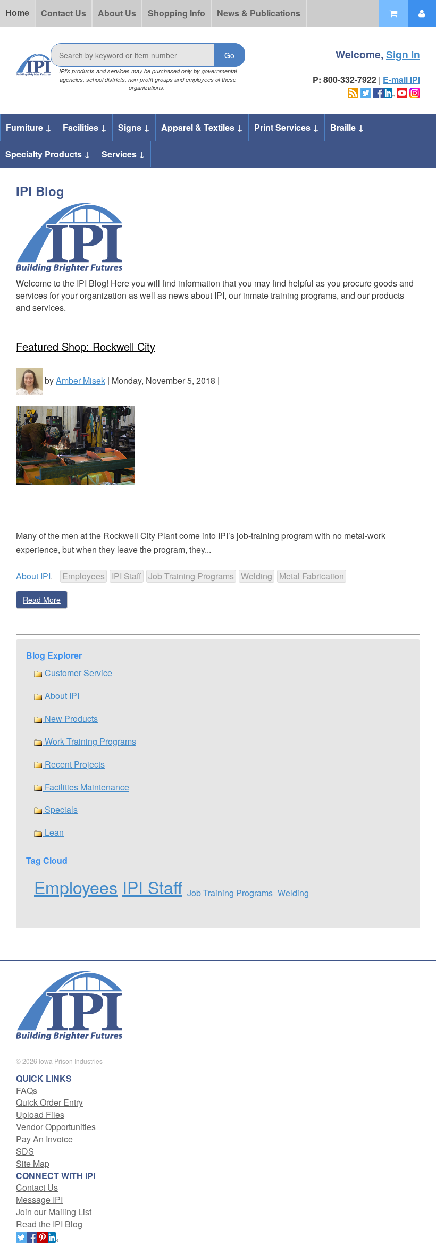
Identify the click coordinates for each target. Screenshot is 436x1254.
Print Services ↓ (286, 127)
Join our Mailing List (53, 1212)
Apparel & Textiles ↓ (202, 127)
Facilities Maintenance (86, 787)
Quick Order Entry (49, 1102)
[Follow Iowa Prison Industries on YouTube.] (402, 92)
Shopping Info (176, 13)
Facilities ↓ (85, 127)
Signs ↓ (134, 127)
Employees (83, 576)
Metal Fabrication (311, 576)
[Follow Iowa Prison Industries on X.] (365, 92)
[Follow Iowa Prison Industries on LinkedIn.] (389, 92)
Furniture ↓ (29, 127)
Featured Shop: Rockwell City (85, 346)
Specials (60, 809)
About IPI (33, 576)
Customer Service (77, 673)
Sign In (403, 54)
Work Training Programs (89, 741)
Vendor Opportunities (56, 1127)
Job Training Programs (191, 576)
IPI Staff (126, 576)
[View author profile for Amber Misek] (29, 380)
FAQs (26, 1090)
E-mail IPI (401, 79)
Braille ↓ (347, 127)
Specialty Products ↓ (47, 154)
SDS (25, 1151)
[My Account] (422, 13)
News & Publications (258, 13)
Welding (256, 576)
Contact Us (63, 13)
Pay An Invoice (44, 1139)
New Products (70, 718)
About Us (117, 13)
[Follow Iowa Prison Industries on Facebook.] (378, 92)
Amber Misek (80, 380)
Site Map (32, 1163)
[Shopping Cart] (393, 13)
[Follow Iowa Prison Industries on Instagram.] (414, 92)
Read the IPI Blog (49, 1224)
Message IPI (39, 1199)
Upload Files (40, 1114)
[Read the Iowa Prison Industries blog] (354, 92)
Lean (53, 832)
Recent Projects (74, 764)
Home (17, 13)
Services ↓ (123, 154)
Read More (42, 599)
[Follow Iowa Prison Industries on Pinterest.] (42, 1236)
